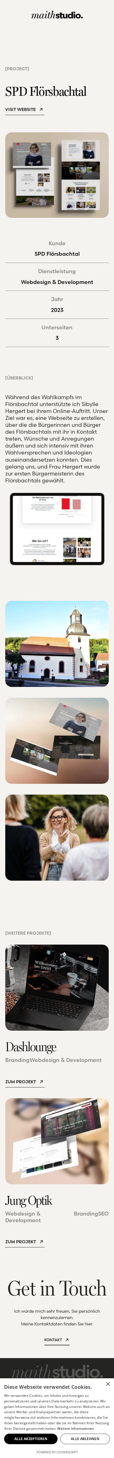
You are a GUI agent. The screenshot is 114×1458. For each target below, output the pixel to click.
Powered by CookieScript (57, 1452)
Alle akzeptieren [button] (30, 1438)
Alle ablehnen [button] (85, 1438)
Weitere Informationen (75, 1428)
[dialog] (57, 1418)
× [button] (108, 1384)
